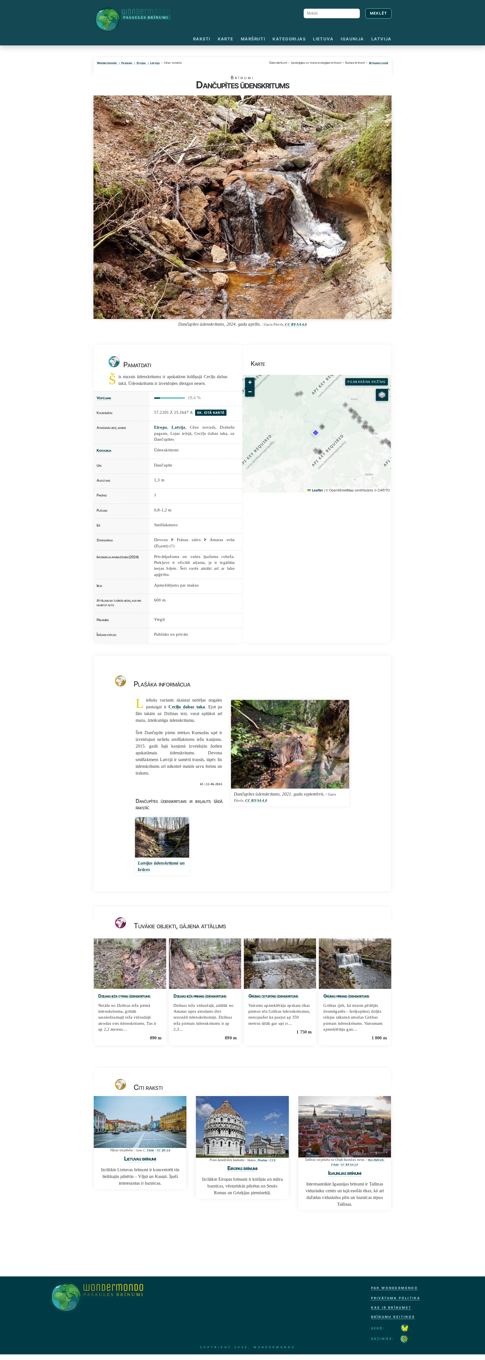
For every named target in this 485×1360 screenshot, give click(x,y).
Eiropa (141, 63)
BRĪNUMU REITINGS (393, 1317)
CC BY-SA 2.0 (349, 1164)
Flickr (150, 1150)
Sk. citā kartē (210, 413)
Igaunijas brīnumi (344, 1173)
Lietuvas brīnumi (140, 1158)
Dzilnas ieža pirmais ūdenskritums (199, 996)
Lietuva (323, 38)
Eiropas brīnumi (242, 1168)
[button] (322, 427)
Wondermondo (107, 63)
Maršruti (253, 38)
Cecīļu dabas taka (186, 706)
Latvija (381, 38)
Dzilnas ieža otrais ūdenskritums (124, 996)
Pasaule (126, 63)
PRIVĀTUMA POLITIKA (395, 1298)
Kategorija (104, 450)
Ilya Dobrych (376, 1159)
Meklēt (378, 13)
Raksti (202, 38)
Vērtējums (104, 398)
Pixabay (262, 1160)
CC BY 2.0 (163, 1150)
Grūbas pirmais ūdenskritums (346, 996)
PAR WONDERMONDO (394, 1288)
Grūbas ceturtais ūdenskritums (273, 996)
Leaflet (317, 490)
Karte (226, 38)
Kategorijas (289, 38)
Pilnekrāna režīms (366, 382)
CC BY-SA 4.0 (296, 325)
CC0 (272, 1160)
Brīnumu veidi (378, 63)
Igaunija (352, 38)
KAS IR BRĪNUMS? (391, 1308)
